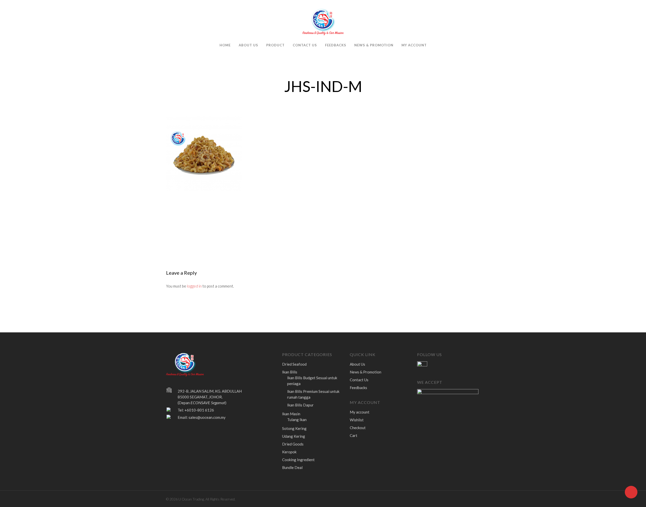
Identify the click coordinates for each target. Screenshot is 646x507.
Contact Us (305, 45)
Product (275, 45)
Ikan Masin (291, 413)
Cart (353, 435)
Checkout (358, 427)
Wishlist (357, 420)
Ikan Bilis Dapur (300, 405)
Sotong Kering (294, 428)
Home (225, 45)
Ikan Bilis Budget (312, 380)
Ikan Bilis (289, 372)
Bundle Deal (292, 467)
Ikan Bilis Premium (313, 394)
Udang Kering (293, 436)
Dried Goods (293, 444)
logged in (194, 286)
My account (414, 45)
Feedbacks (335, 45)
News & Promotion (373, 45)
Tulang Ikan (297, 419)
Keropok (289, 452)
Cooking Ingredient (298, 459)
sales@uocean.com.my (207, 417)
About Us (248, 45)
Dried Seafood (294, 364)
